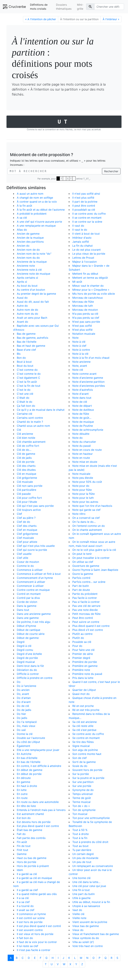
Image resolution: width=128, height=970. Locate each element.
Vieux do (78, 930)
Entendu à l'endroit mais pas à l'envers (41, 810)
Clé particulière (26, 489)
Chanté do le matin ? (30, 421)
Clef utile (22, 557)
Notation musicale (83, 333)
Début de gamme (28, 637)
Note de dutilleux (83, 409)
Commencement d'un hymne (35, 577)
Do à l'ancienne (26, 686)
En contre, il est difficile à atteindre (39, 766)
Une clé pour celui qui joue (89, 886)
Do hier (21, 714)
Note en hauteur (82, 453)
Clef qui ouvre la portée (32, 549)
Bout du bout (25, 365)
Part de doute (81, 589)
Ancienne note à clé (29, 269)
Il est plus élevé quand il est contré (39, 926)
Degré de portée (27, 658)
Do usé (21, 730)
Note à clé (78, 341)
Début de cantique (28, 629)
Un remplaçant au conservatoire (92, 866)
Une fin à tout (81, 890)
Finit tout (22, 850)
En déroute (24, 778)
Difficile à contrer (28, 674)
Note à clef (79, 345)
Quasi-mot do (81, 694)
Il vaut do (78, 225)
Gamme (21, 854)
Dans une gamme (28, 617)
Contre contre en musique (33, 589)
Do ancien (23, 690)
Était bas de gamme (29, 830)
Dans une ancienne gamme (34, 613)
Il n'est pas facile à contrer (33, 950)
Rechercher (111, 171)
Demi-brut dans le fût (30, 666)
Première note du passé (87, 674)
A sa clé (22, 217)
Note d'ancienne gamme (87, 377)
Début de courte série (30, 633)
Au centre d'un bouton (31, 289)
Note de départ (82, 405)
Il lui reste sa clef (27, 946)
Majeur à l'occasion (84, 261)
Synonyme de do (83, 790)
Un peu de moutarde (85, 858)
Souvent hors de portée (87, 770)
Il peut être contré (83, 205)
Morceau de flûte (83, 301)
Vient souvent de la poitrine (89, 922)
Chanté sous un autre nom (33, 425)
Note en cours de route (87, 449)
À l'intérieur (111, 19)
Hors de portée (26, 862)
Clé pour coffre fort (29, 497)
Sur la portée (80, 774)
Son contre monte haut (86, 754)
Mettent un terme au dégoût (90, 277)
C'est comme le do (29, 373)
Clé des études (26, 469)
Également (23, 746)
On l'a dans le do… (84, 521)
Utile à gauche (81, 898)
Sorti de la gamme (84, 762)
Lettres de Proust (83, 257)
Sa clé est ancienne (84, 722)
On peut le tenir (82, 553)
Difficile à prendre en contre (34, 678)
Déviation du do (27, 670)
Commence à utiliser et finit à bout (39, 573)
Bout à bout (24, 361)
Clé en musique (26, 473)
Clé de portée (25, 461)
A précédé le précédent (31, 213)
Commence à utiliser (30, 569)
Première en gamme (85, 666)
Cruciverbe (17, 7)
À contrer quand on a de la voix (37, 201)
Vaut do (77, 910)
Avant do (22, 321)
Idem (20, 870)
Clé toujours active (29, 509)
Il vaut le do (79, 229)
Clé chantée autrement (31, 441)
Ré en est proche (83, 706)
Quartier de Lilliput (84, 690)
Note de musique (83, 421)
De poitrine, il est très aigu (33, 621)
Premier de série (82, 654)
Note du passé (81, 445)
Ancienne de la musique (32, 261)
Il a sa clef (23, 902)
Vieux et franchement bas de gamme (95, 934)
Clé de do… (24, 449)
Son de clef (79, 758)
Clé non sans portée (29, 485)
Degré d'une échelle (29, 654)
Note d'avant (80, 393)
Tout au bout (80, 846)
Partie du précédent (85, 593)
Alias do (22, 229)
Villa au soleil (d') (83, 942)
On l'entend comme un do (88, 525)
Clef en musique (27, 529)
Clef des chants (26, 525)
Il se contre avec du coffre (89, 213)
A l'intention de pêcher (40, 19)
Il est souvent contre (30, 930)
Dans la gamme (26, 605)
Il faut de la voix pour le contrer (37, 942)
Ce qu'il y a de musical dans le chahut (40, 409)
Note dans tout (81, 397)
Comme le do (25, 565)
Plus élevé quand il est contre (91, 625)
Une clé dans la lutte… (86, 882)
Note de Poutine (82, 425)
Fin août (22, 842)
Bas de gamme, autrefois (32, 337)
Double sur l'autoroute (31, 738)
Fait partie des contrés (31, 838)
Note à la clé (80, 353)
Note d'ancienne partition (88, 381)
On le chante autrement (87, 529)
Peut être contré (82, 617)
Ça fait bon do (26, 405)
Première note (81, 670)
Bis (18, 353)
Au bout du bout (27, 285)
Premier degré (81, 658)
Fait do (21, 834)
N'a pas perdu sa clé (85, 313)
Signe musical (81, 746)
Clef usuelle (24, 553)
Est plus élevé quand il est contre (38, 826)
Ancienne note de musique (33, 273)
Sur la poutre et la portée (88, 778)
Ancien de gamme (28, 233)
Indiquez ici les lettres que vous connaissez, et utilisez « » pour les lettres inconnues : (57, 162)
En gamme (23, 782)
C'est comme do (27, 369)
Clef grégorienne (27, 533)
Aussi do (22, 297)
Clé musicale (25, 481)
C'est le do (23, 389)
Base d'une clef (26, 349)
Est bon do (24, 818)
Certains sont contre (30, 417)
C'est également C (28, 377)
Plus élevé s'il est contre (87, 629)
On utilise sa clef (82, 561)
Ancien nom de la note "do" (34, 253)
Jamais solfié (80, 241)
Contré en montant (29, 593)
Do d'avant (24, 702)
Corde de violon (27, 601)
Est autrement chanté (30, 814)
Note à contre (81, 349)
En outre (22, 794)
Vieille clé (78, 914)
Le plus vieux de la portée (88, 253)
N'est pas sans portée (86, 321)
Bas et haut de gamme (31, 345)
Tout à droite (80, 834)
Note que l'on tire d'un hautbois (92, 505)
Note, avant (79, 365)
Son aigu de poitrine (85, 750)
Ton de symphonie (84, 810)
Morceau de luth (82, 305)
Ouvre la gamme (82, 573)
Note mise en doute (84, 461)
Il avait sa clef (25, 910)
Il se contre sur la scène (87, 221)
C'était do (23, 397)
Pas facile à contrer (84, 597)
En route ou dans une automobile (38, 802)
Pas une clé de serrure (86, 605)
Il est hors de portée (29, 922)
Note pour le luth (83, 497)
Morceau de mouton (85, 309)
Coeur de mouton (28, 561)
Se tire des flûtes (83, 742)
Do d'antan (24, 698)
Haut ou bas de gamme (31, 858)
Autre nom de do (27, 309)
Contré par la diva (28, 597)
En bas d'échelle (27, 758)
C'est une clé (25, 393)
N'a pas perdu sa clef (85, 317)
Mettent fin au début (85, 273)
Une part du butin (83, 894)
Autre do (22, 305)
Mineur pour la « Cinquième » (90, 289)
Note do (77, 437)
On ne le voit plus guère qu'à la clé (94, 549)
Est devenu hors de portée (33, 822)
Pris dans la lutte (82, 678)
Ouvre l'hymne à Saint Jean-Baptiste (95, 569)
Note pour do (80, 485)
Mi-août (77, 281)
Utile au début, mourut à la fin (91, 902)
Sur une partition (83, 782)
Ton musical (79, 814)
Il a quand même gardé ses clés (37, 894)
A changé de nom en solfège (35, 197)
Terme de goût (81, 798)
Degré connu (25, 650)
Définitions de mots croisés (39, 6)
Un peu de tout (81, 862)
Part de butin (80, 585)
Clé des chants (26, 465)
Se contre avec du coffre (88, 734)
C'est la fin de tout (28, 385)
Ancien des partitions (30, 241)
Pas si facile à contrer (86, 601)
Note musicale (81, 473)
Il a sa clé (23, 898)
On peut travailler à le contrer (91, 557)
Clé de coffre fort (28, 445)
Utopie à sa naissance (86, 906)
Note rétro (79, 513)
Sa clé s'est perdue (84, 730)
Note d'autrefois (82, 389)
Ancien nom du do (28, 257)
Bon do (21, 357)
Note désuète (80, 433)
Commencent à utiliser (31, 581)
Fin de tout (23, 846)
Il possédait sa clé (83, 209)
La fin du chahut (82, 245)
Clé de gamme (26, 453)
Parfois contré (81, 577)
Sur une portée (81, 786)
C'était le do (24, 401)
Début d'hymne (26, 625)
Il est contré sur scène (31, 918)
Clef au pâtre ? (26, 517)
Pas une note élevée (85, 609)
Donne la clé (24, 734)
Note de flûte (80, 413)
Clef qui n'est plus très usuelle (36, 545)
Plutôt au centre (82, 633)
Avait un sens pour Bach (32, 317)
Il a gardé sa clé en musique (34, 878)
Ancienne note (26, 265)
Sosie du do (79, 766)
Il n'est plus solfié (83, 197)
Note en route (81, 457)
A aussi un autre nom (30, 193)
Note (75, 337)
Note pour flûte (82, 489)
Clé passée (24, 493)
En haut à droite (27, 786)
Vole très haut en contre (87, 946)
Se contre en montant (86, 738)
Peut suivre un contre (85, 621)
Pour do (77, 646)
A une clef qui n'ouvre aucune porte (39, 221)
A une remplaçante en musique (36, 225)
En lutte (21, 790)
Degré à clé (24, 646)
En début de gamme (29, 770)
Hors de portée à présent (33, 866)
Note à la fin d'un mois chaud (90, 357)
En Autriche (24, 754)
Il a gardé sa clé (27, 874)
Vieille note (79, 918)
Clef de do (23, 521)
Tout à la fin (79, 838)
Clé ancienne (25, 433)
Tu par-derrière (81, 850)
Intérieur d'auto (82, 237)
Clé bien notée (26, 437)
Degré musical (26, 662)
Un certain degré (83, 854)
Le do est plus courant (86, 249)
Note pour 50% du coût (87, 481)
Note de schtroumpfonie (87, 429)
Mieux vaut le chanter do (88, 285)
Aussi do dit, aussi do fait (33, 301)
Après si (22, 281)
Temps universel (82, 794)
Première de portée (84, 662)
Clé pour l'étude (27, 501)
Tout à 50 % (80, 830)
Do (18, 682)
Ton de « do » (81, 806)
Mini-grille (80, 6)
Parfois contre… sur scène (88, 581)
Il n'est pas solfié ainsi (86, 193)
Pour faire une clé (83, 650)
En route (22, 798)
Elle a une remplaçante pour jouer (38, 750)
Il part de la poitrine (84, 201)
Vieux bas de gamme (85, 926)
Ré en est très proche (85, 710)
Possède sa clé (81, 641)
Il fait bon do (25, 938)
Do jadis (22, 718)
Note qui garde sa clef (86, 509)
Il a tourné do (25, 906)
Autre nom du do (27, 313)
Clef (19, 513)
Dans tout (23, 609)
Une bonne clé (81, 878)
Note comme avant (84, 373)
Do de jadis (24, 710)
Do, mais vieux (26, 726)
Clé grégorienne (27, 477)
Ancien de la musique (30, 237)
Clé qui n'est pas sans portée (35, 505)
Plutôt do (78, 637)
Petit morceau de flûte (86, 613)
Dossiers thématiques (64, 6)
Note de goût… (81, 417)
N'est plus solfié (82, 329)
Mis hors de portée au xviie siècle (93, 293)
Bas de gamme (26, 333)
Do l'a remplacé (27, 722)
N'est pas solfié (82, 325)
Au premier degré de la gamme (36, 293)
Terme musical (81, 802)
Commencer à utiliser (30, 585)
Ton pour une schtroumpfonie (91, 818)
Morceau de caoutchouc (87, 297)
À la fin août (24, 205)
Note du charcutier (84, 441)
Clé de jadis (24, 457)
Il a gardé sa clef (27, 890)
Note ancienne (81, 361)
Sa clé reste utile (82, 726)
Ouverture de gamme (85, 565)
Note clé (77, 369)
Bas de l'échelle (26, 341)
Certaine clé (24, 413)
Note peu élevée (82, 477)
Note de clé (79, 401)
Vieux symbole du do (85, 938)
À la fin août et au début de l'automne (41, 209)
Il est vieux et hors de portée (35, 934)
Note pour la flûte (83, 493)
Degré (20, 641)
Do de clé (23, 706)
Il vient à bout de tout (86, 233)
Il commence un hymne (31, 914)
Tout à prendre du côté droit (90, 842)
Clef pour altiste (27, 541)
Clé (19, 429)
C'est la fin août (27, 381)
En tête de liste (26, 806)
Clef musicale (25, 537)
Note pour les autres (85, 501)
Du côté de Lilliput (28, 742)
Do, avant (23, 694)
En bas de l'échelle (28, 762)
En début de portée (29, 774)
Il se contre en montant (87, 217)
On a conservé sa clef (86, 517)
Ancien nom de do (28, 249)
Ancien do (23, 245)
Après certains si (27, 277)
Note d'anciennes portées (88, 385)
